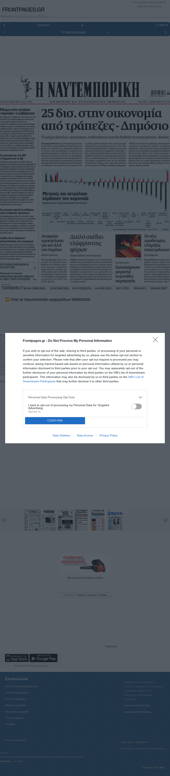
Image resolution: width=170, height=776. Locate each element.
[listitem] (85, 397)
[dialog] (85, 388)
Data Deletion (61, 435)
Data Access (85, 435)
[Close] (157, 341)
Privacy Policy (109, 435)
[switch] (136, 406)
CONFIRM (55, 420)
